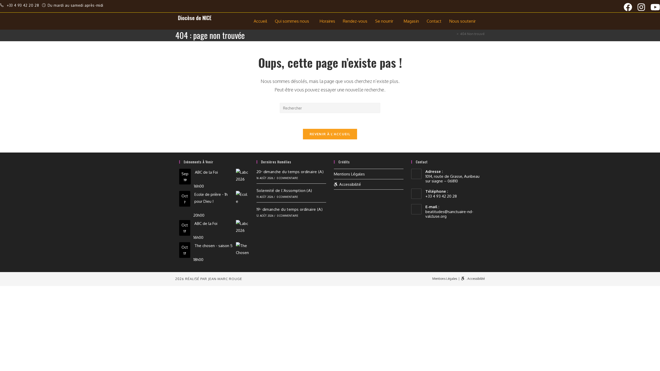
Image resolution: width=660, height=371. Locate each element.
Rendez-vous (355, 21)
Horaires (327, 21)
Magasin (411, 21)
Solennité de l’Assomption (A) (284, 190)
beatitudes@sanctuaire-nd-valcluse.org (449, 214)
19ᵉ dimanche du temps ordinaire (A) (290, 209)
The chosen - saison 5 (213, 245)
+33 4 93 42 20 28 (23, 5)
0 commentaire (287, 178)
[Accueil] (453, 34)
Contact (434, 21)
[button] (293, 21)
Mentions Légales (349, 174)
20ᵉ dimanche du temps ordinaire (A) (290, 171)
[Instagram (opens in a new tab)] (644, 7)
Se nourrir (384, 21)
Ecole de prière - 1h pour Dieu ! (211, 198)
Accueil (260, 21)
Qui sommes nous (292, 21)
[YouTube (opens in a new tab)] (655, 7)
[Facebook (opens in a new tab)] (631, 7)
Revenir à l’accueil (330, 134)
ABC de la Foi (206, 172)
